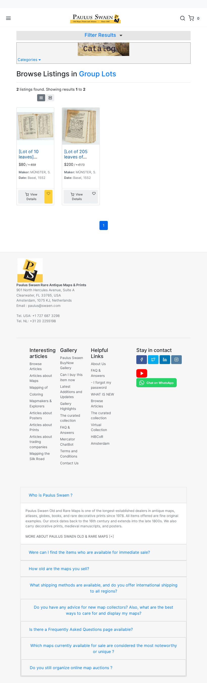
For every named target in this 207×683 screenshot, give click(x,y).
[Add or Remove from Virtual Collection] (48, 197)
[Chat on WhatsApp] (156, 382)
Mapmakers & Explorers (41, 403)
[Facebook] (141, 359)
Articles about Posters (41, 415)
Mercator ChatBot (67, 441)
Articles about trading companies (41, 442)
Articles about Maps (41, 378)
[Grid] (41, 97)
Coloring (36, 394)
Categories (28, 59)
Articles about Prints (41, 427)
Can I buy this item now (71, 377)
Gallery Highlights (68, 406)
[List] (50, 97)
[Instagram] (176, 359)
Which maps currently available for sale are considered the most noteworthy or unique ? (103, 648)
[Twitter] (153, 359)
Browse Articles (36, 366)
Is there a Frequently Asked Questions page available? (81, 629)
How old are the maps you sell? (59, 568)
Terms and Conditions (68, 453)
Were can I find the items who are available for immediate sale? (89, 552)
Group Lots (97, 74)
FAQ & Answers (67, 429)
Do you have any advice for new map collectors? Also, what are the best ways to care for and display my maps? (103, 610)
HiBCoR (97, 437)
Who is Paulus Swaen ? (50, 495)
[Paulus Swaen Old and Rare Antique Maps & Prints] (95, 18)
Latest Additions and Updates (71, 391)
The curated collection (70, 417)
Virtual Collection (99, 427)
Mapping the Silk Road (40, 456)
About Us (98, 364)
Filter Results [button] (101, 35)
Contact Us (69, 463)
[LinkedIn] (165, 359)
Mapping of (39, 387)
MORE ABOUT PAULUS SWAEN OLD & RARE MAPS (66, 536)
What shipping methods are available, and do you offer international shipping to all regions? (103, 588)
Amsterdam (100, 443)
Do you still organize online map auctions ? (71, 667)
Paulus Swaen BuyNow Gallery (71, 363)
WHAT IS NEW (102, 394)
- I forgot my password (101, 384)
